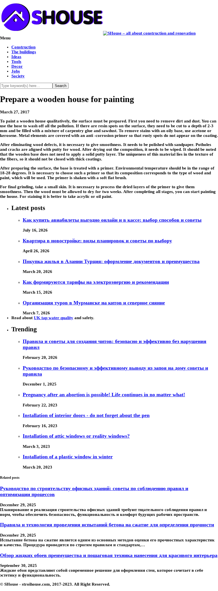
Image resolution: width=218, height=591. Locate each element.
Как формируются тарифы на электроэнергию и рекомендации (96, 282)
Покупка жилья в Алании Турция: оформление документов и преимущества (111, 261)
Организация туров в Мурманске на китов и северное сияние (94, 303)
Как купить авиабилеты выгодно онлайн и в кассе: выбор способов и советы (112, 220)
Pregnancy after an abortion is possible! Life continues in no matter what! (104, 394)
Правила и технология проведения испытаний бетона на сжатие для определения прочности (107, 525)
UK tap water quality (53, 317)
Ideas (16, 56)
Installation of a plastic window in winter (68, 456)
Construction (23, 47)
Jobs (15, 71)
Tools (16, 61)
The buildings (23, 52)
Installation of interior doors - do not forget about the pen (86, 415)
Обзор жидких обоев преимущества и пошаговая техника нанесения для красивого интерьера (108, 555)
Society (18, 76)
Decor (17, 66)
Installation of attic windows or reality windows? (76, 436)
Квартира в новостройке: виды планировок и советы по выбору (97, 240)
